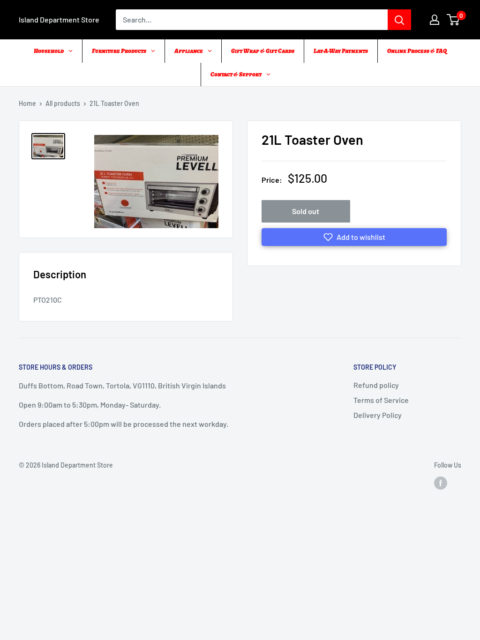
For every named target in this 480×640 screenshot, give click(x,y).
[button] (354, 237)
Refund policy (376, 384)
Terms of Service (381, 399)
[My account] (434, 20)
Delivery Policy (377, 414)
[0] (453, 19)
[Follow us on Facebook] (440, 483)
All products (62, 103)
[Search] (399, 19)
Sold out (305, 211)
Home (27, 103)
